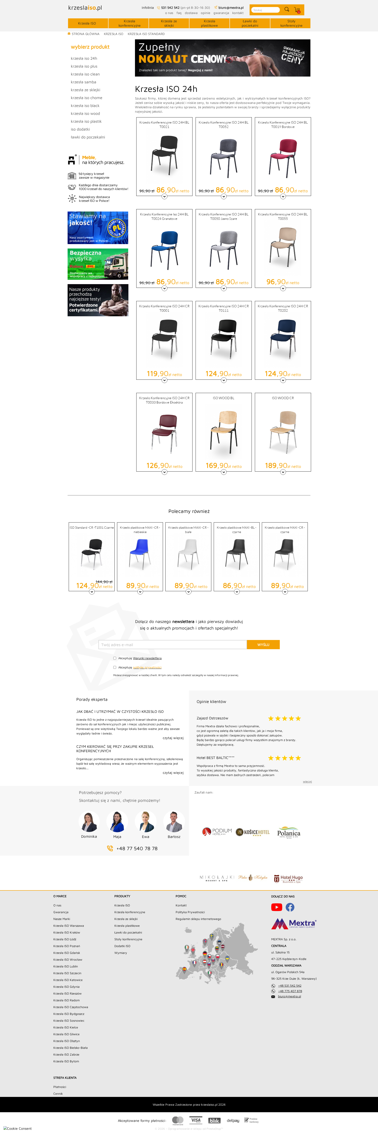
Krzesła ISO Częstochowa (70, 1007)
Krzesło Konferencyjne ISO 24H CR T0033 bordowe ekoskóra (164, 400)
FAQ (179, 13)
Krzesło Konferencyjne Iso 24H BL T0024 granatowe (164, 216)
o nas (169, 13)
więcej (307, 781)
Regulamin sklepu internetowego (198, 919)
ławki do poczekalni (88, 137)
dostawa (191, 13)
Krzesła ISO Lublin (65, 966)
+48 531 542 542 (289, 985)
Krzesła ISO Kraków (66, 932)
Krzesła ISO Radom (66, 1000)
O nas (57, 905)
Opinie (205, 13)
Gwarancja (60, 912)
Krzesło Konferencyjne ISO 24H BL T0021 (164, 124)
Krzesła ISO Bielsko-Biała (70, 1047)
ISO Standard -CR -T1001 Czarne (92, 527)
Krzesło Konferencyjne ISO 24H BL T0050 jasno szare (223, 216)
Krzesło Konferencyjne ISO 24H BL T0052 (223, 124)
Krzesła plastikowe (209, 23)
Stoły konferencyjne (291, 23)
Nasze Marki (61, 919)
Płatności (59, 1087)
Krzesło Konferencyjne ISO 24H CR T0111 (223, 308)
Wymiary (120, 953)
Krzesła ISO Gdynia (66, 986)
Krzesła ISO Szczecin (67, 973)
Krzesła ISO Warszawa (68, 925)
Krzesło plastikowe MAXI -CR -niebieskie (140, 529)
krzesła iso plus (84, 66)
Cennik (58, 1093)
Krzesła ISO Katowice (68, 980)
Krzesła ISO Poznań (66, 946)
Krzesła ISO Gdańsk (66, 953)
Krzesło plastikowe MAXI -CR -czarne (285, 529)
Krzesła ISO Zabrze (66, 1054)
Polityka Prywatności (190, 912)
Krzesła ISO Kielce (65, 1027)
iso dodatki (80, 129)
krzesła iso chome (86, 97)
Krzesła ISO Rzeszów (67, 993)
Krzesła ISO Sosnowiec (68, 1020)
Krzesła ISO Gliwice (66, 1034)
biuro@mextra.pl (289, 996)
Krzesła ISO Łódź (64, 939)
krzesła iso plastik (86, 121)
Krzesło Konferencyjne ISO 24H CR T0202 (283, 308)
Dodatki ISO (122, 946)
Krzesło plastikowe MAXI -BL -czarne (236, 529)
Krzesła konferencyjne (130, 23)
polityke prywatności (147, 667)
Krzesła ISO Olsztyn (66, 1041)
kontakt (237, 13)
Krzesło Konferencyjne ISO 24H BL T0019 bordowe (283, 124)
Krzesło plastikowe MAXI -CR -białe (188, 529)
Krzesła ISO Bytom (66, 1061)
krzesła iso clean (85, 74)
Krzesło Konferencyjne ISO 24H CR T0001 (164, 308)
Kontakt (181, 905)
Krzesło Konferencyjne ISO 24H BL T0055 (283, 216)
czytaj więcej (173, 738)
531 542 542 (170, 7)
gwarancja (221, 13)
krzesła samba (83, 82)
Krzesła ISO (87, 23)
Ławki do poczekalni (250, 23)
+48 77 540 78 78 (137, 848)
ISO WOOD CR (283, 398)
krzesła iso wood (85, 113)
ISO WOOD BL (223, 398)
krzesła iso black (85, 105)
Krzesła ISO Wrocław (67, 959)
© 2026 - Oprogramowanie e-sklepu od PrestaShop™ (189, 1128)
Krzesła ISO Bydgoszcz (68, 1014)
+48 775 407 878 (290, 991)
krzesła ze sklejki (85, 89)
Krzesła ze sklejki (169, 23)
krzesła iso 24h (84, 58)
